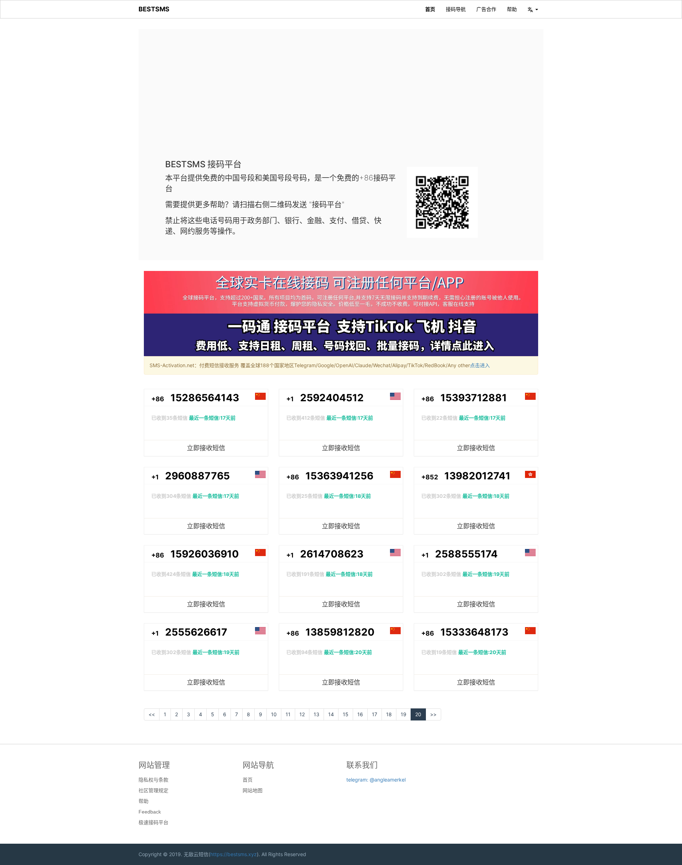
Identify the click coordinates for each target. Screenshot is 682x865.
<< (151, 714)
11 (288, 714)
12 (302, 714)
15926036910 (204, 554)
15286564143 (204, 398)
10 (274, 714)
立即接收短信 (206, 448)
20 (418, 714)
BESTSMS (154, 9)
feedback (150, 812)
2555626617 (196, 632)
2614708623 (331, 554)
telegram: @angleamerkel (376, 780)
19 (403, 714)
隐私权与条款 (153, 780)
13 (316, 714)
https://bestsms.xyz (233, 854)
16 (360, 714)
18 (389, 714)
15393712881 (473, 398)
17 (374, 714)
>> (433, 714)
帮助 (512, 9)
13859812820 (339, 632)
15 (345, 714)
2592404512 (332, 398)
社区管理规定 (153, 790)
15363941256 (339, 476)
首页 (430, 9)
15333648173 (474, 632)
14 (331, 714)
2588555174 (466, 554)
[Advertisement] (341, 99)
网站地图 (252, 790)
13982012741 (477, 476)
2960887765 (197, 476)
